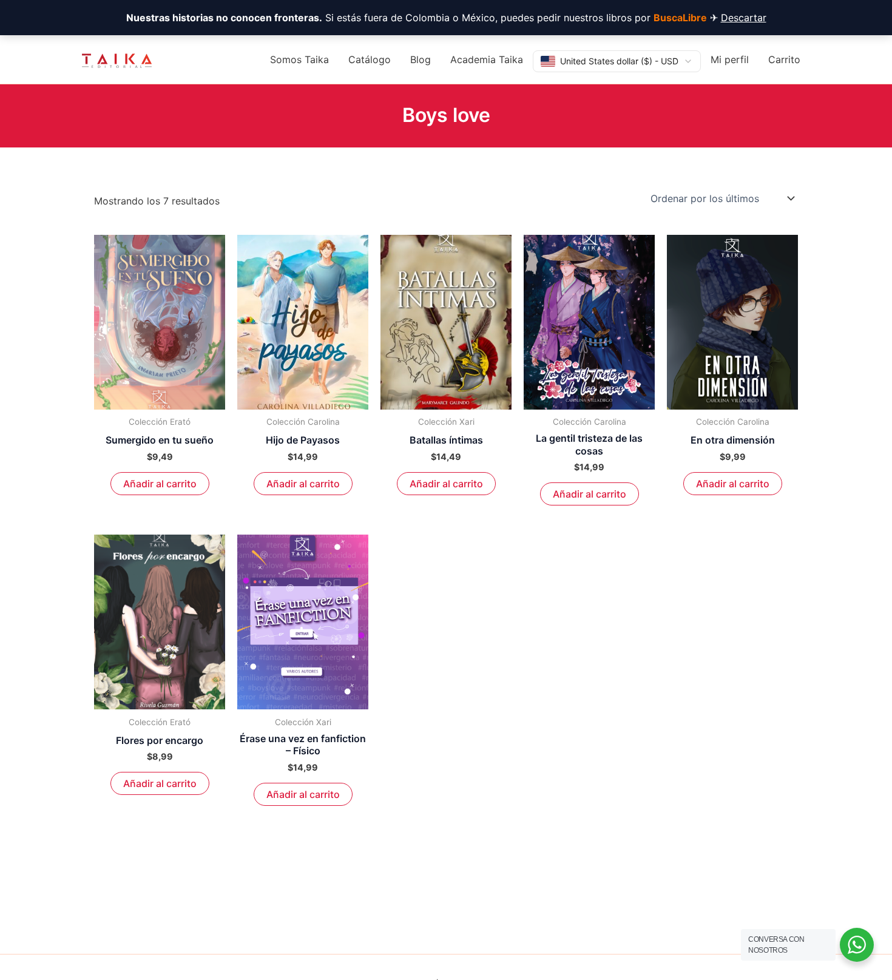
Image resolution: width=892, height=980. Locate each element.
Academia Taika (486, 59)
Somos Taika (299, 59)
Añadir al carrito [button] (160, 484)
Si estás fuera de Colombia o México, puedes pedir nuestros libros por (416, 18)
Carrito (784, 59)
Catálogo (369, 59)
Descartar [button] (743, 18)
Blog (420, 59)
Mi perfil (730, 59)
